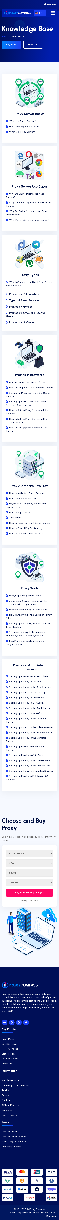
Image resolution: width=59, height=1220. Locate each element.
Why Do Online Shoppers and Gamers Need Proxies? (28, 213)
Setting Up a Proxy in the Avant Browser (30, 686)
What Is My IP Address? (14, 1141)
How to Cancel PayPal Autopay (26, 528)
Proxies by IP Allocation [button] (24, 294)
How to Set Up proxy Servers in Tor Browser (26, 429)
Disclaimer (51, 1216)
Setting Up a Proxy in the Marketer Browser (26, 739)
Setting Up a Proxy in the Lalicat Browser (31, 727)
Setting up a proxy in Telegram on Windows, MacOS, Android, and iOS (25, 634)
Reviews (6, 1095)
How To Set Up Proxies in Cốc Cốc (27, 382)
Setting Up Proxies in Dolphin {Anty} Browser (27, 778)
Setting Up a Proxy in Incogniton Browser (31, 770)
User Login (52, 4)
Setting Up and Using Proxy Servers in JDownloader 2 (28, 625)
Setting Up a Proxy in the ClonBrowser (29, 765)
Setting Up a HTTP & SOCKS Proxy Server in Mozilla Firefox (26, 403)
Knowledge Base (10, 1080)
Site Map (6, 1100)
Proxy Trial (7, 1063)
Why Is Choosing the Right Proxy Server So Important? (29, 284)
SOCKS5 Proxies (10, 1043)
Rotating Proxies (10, 1058)
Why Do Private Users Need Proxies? (29, 219)
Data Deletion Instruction (22, 498)
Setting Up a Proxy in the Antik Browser (30, 708)
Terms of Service (30, 1212)
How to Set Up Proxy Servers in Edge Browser (27, 412)
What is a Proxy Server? (22, 131)
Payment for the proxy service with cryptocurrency (26, 505)
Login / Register (9, 1114)
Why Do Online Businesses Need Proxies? (25, 195)
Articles (5, 1090)
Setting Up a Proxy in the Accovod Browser (26, 720)
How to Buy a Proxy (19, 512)
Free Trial (33, 44)
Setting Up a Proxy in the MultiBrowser (29, 760)
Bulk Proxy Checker (11, 1146)
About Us (15, 1212)
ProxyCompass (37, 1209)
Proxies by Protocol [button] (21, 306)
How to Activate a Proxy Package (27, 493)
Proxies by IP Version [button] (22, 322)
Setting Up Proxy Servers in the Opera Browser (28, 394)
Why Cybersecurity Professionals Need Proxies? (28, 204)
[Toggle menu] (53, 13)
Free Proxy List (9, 1131)
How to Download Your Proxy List (26, 533)
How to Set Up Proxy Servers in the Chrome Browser (26, 420)
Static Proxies (9, 1053)
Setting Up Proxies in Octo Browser (28, 755)
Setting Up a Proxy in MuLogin (25, 681)
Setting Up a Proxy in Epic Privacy (27, 692)
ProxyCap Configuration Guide (25, 595)
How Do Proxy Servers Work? (24, 126)
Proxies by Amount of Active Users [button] (25, 314)
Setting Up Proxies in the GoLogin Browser (25, 748)
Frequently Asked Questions (16, 1085)
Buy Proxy (11, 44)
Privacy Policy (48, 1212)
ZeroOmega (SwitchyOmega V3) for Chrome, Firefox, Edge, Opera (26, 602)
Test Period (15, 517)
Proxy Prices (8, 1039)
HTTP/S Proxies (10, 1048)
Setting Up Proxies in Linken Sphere (28, 676)
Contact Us (7, 1110)
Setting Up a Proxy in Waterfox (25, 713)
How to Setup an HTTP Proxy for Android (31, 387)
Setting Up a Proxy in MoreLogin (26, 702)
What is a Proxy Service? (22, 121)
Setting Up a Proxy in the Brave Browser (30, 732)
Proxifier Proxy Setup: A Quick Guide (28, 609)
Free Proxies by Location (14, 1136)
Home (4, 36)
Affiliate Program (10, 1105)
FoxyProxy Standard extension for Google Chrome (25, 642)
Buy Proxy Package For (29, 892)
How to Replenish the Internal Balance (29, 522)
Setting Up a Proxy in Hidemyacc (26, 697)
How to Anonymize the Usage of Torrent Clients (29, 616)
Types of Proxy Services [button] (24, 300)
